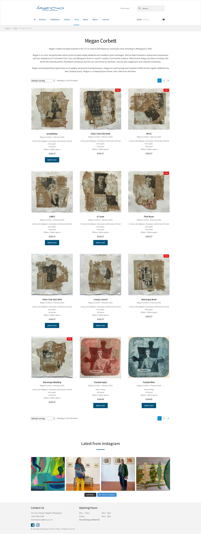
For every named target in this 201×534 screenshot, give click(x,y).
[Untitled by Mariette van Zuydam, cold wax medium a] (48, 474)
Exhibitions (55, 19)
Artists (67, 19)
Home (34, 19)
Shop (76, 19)
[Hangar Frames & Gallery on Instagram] (38, 525)
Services (42, 19)
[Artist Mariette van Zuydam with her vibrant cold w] (83, 474)
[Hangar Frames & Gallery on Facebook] (32, 525)
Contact (105, 19)
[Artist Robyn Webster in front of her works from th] (118, 474)
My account (125, 8)
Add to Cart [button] (52, 160)
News (85, 19)
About (95, 19)
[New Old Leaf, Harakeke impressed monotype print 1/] (153, 474)
